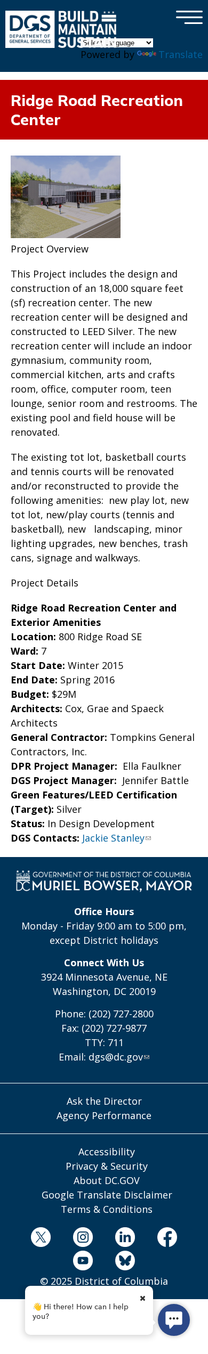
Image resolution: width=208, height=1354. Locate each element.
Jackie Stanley (113, 837)
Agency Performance (104, 1115)
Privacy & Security (107, 1166)
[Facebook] (167, 1239)
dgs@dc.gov (116, 1056)
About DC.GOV (107, 1180)
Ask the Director (104, 1101)
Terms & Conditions (107, 1209)
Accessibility (106, 1151)
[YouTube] (82, 1262)
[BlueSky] (125, 1262)
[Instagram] (82, 1239)
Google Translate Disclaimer (107, 1194)
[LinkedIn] (125, 1239)
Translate (180, 54)
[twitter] (40, 1239)
